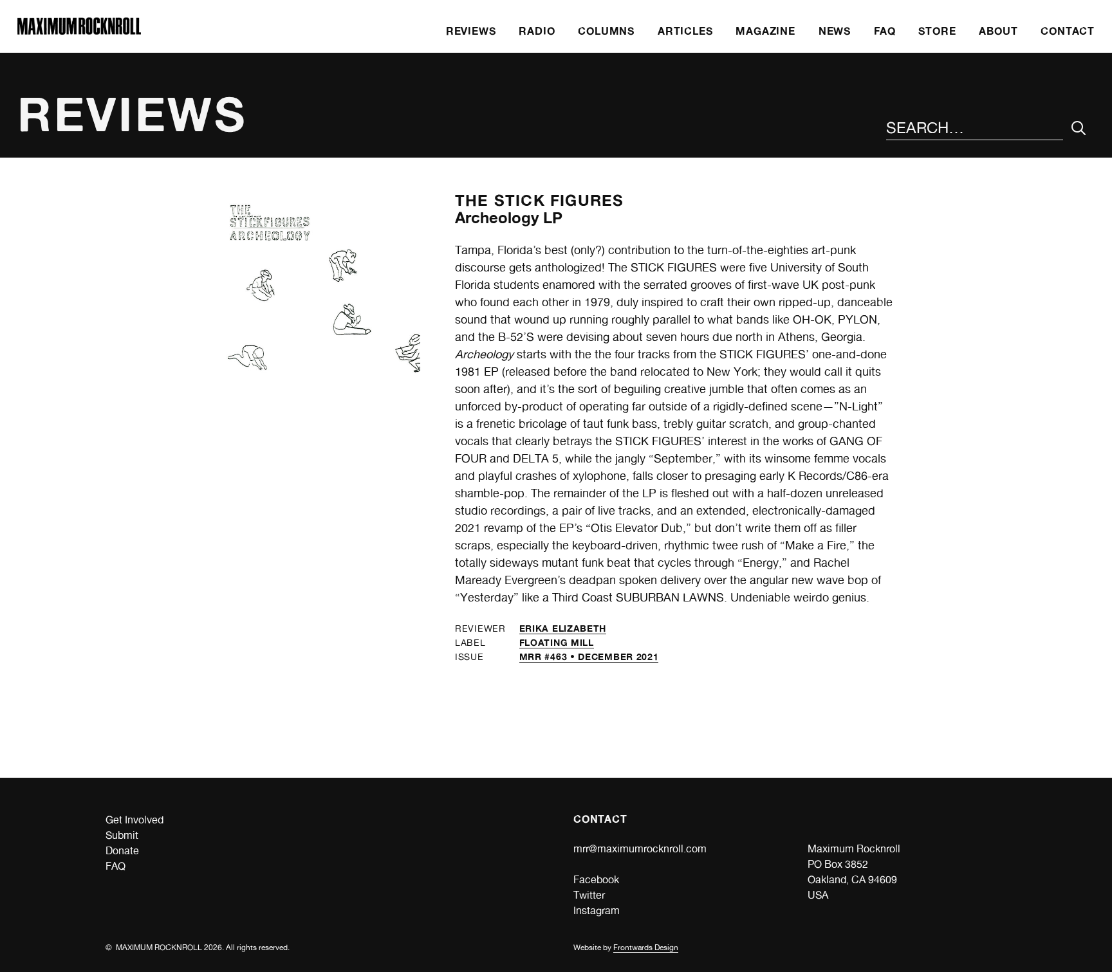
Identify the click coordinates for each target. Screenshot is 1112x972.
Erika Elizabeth (563, 628)
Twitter (589, 895)
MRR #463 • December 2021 (589, 656)
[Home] (79, 31)
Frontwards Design (645, 947)
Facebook (596, 880)
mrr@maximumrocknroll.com (640, 849)
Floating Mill (556, 642)
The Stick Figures (539, 200)
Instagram (596, 910)
